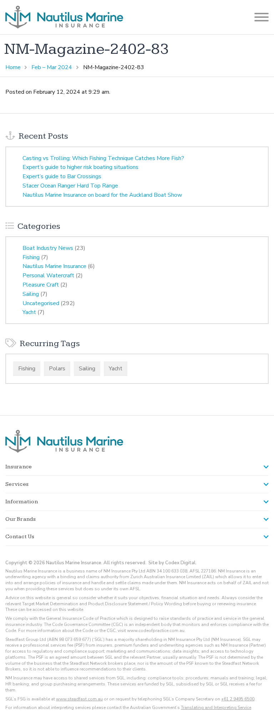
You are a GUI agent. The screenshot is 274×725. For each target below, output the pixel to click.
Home (13, 67)
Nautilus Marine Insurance (54, 266)
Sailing (30, 294)
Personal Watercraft (48, 275)
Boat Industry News (47, 248)
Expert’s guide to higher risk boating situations (80, 167)
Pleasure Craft (40, 285)
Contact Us (20, 536)
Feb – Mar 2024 (51, 67)
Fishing (31, 257)
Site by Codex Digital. (172, 563)
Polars (57, 368)
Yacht (29, 312)
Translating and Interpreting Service (216, 707)
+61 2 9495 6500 (237, 699)
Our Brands (20, 519)
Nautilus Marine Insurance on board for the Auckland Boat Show (102, 195)
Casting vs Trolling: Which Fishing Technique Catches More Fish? (103, 158)
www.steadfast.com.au (79, 699)
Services (17, 484)
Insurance (18, 466)
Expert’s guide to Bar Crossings (61, 176)
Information (21, 501)
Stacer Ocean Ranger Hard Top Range (70, 186)
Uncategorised (40, 303)
